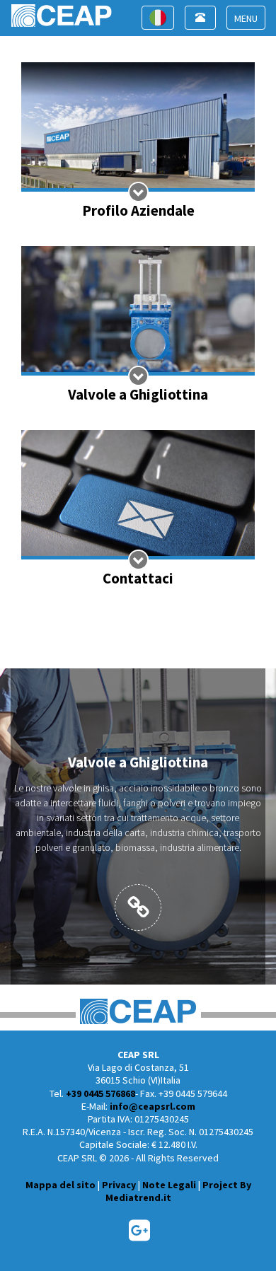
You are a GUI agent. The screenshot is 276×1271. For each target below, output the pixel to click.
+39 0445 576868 (100, 1093)
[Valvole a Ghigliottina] (138, 325)
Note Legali (169, 1184)
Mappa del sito (60, 1184)
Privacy (119, 1184)
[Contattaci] (138, 509)
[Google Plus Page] (139, 1235)
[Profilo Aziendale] (138, 141)
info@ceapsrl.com (152, 1106)
